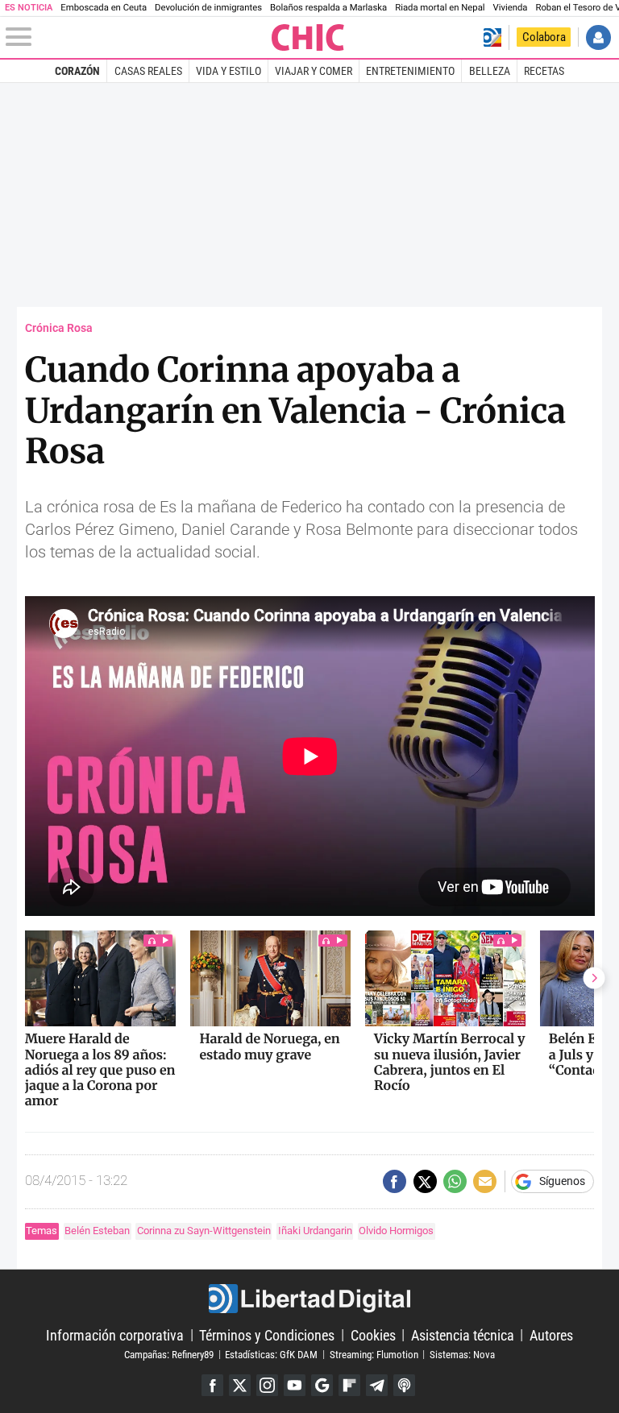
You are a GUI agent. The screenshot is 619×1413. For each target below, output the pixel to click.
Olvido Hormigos (396, 1230)
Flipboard (349, 1385)
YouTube (294, 1385)
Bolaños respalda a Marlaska (328, 7)
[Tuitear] (425, 1181)
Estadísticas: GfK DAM (271, 1354)
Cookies (373, 1334)
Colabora (544, 37)
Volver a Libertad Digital (492, 37)
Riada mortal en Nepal (439, 7)
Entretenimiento (410, 70)
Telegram (377, 1385)
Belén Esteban (97, 1230)
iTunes (404, 1385)
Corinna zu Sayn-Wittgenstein (204, 1230)
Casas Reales (148, 70)
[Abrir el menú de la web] (137, 37)
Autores (551, 1334)
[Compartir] (394, 1181)
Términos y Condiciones (266, 1334)
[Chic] (308, 37)
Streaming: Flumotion (374, 1354)
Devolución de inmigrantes (208, 7)
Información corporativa (115, 1334)
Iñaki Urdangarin (315, 1230)
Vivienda (510, 7)
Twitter (240, 1385)
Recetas (544, 70)
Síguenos (562, 1181)
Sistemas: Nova (462, 1354)
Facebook (212, 1385)
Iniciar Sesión (598, 37)
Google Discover (322, 1385)
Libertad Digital (309, 1298)
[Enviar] (455, 1181)
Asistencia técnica (462, 1334)
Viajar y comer (313, 70)
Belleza (489, 70)
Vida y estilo (228, 70)
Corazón (77, 70)
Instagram (267, 1385)
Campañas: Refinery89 (169, 1354)
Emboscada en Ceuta (103, 7)
